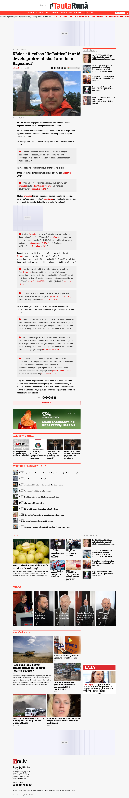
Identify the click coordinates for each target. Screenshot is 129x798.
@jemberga (48, 199)
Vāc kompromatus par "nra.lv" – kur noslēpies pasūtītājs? (21, 453)
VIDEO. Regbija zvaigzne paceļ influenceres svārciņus (39, 497)
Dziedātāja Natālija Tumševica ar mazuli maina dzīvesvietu (41, 515)
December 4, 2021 (48, 373)
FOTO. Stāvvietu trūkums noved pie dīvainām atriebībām (56, 573)
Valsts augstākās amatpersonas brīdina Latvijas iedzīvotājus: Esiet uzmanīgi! (48, 473)
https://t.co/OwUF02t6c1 (37, 281)
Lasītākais (90, 50)
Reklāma (20, 790)
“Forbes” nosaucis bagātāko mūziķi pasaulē (35, 491)
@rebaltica (67, 173)
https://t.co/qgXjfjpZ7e (42, 186)
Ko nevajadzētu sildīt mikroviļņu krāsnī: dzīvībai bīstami (41, 485)
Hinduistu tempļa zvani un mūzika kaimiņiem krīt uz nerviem (103, 78)
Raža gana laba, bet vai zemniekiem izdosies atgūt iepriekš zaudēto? (29, 667)
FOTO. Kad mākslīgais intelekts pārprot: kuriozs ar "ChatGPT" (57, 553)
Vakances (67, 790)
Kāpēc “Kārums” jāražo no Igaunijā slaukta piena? (66, 656)
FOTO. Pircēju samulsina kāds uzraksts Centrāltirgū (30, 567)
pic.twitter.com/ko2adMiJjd (61, 296)
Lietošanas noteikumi (42, 790)
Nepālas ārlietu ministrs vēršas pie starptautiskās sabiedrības (102, 89)
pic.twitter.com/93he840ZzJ (63, 370)
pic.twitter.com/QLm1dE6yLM (38, 243)
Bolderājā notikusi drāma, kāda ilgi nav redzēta (37, 479)
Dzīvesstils (44, 13)
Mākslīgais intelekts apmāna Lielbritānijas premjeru (73, 552)
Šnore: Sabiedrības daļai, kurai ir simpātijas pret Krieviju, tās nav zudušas (54, 455)
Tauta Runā (19, 49)
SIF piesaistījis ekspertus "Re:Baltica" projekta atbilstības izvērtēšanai (38, 455)
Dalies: (39, 397)
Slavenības (31, 13)
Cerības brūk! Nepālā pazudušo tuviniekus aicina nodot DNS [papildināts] (64, 685)
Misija (25, 790)
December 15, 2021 (39, 189)
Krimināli (79, 13)
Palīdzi (89, 13)
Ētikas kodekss (60, 790)
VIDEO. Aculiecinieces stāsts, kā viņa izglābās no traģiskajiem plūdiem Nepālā (28, 720)
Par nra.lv (15, 790)
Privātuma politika (32, 790)
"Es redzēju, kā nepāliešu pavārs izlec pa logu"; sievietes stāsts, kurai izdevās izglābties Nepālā (102, 69)
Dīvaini (55, 13)
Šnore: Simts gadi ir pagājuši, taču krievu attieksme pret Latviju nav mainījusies (72, 455)
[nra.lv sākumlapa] (43, 5)
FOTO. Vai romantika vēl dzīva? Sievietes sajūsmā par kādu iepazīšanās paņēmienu (72, 575)
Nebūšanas (66, 13)
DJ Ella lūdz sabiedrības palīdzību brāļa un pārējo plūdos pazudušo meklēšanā (103, 57)
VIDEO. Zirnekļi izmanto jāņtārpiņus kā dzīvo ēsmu (38, 509)
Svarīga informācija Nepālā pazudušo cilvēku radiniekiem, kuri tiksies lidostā (103, 100)
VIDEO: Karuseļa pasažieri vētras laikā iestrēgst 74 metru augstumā (44, 527)
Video (17, 587)
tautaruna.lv (16, 68)
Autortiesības (52, 790)
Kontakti (73, 790)
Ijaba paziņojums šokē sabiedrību (31, 503)
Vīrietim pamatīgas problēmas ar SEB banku (36, 521)
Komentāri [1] (46, 403)
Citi (25, 49)
